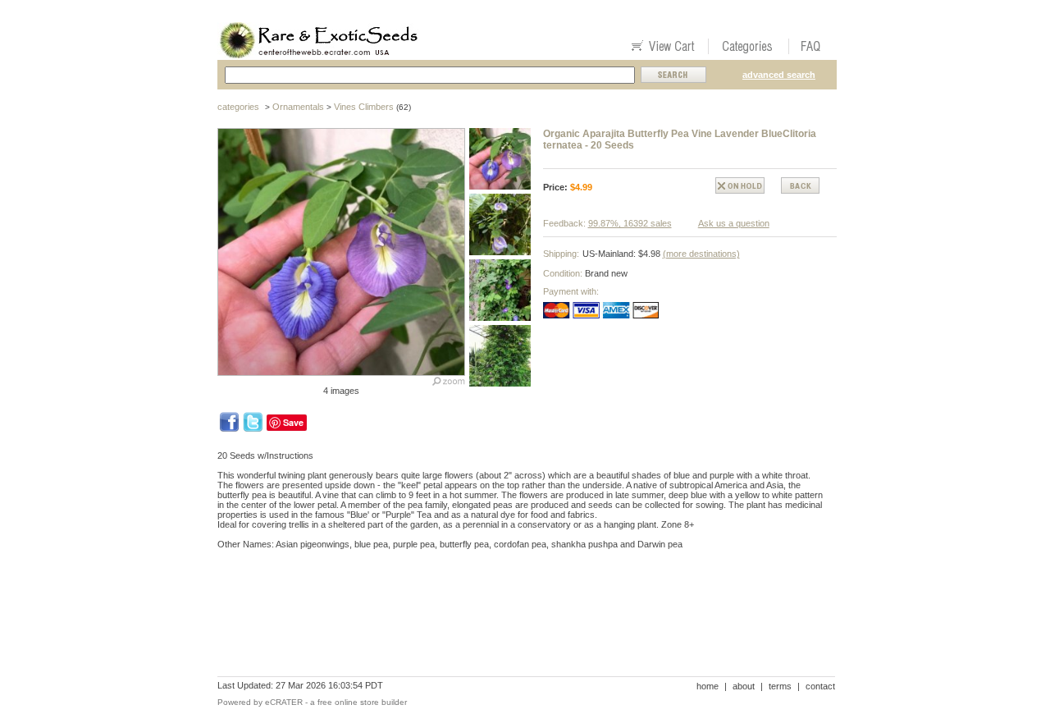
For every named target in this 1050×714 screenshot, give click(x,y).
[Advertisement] (516, 619)
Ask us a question (733, 223)
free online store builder (362, 702)
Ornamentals (298, 107)
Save (293, 422)
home (707, 686)
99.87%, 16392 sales (630, 223)
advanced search (778, 75)
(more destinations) (701, 254)
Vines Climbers (364, 107)
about (744, 686)
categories (238, 107)
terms (780, 686)
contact (820, 686)
